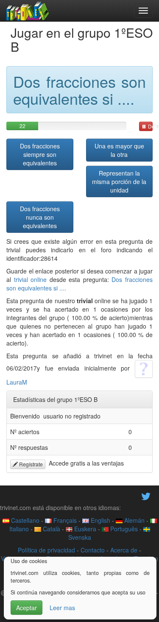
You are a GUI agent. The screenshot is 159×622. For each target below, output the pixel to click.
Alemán (134, 520)
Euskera (84, 528)
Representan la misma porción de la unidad (119, 181)
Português (123, 528)
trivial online (30, 279)
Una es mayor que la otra (119, 150)
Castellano (24, 520)
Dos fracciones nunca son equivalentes (40, 217)
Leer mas (62, 607)
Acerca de (123, 550)
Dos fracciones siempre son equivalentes (40, 154)
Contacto (93, 550)
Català (50, 528)
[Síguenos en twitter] (146, 495)
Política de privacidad (46, 550)
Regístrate (30, 464)
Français (64, 520)
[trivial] (28, 10)
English (99, 520)
